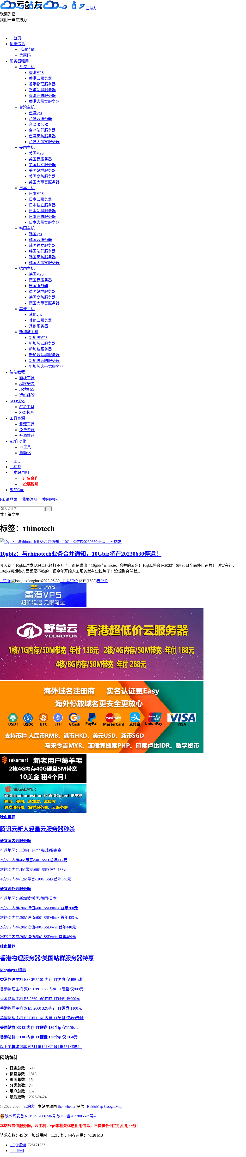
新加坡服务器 (40, 349)
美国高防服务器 (42, 176)
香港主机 (27, 67)
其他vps (35, 315)
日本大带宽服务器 (44, 222)
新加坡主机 (28, 332)
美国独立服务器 (42, 165)
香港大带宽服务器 (44, 101)
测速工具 (27, 424)
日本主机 (27, 188)
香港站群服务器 (42, 90)
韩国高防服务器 (42, 257)
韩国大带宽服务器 (44, 263)
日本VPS (36, 194)
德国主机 (27, 268)
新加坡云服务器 (42, 343)
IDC (15, 461)
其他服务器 (38, 326)
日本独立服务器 (42, 205)
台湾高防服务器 (42, 136)
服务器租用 (19, 61)
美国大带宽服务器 (44, 182)
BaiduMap (95, 1106)
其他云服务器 (40, 320)
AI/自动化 (18, 441)
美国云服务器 (40, 159)
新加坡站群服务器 (44, 355)
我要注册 (29, 499)
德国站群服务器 (42, 291)
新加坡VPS (38, 338)
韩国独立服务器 (42, 245)
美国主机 (27, 147)
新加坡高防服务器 (44, 361)
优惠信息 (17, 44)
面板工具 (27, 378)
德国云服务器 (40, 280)
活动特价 (27, 50)
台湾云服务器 (40, 119)
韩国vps (35, 234)
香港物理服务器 (42, 84)
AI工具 (25, 447)
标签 (15, 467)
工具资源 (17, 418)
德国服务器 (38, 286)
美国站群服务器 (42, 171)
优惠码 (25, 55)
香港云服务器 (40, 78)
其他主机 (27, 309)
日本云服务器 (40, 199)
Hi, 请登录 (8, 499)
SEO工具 (26, 407)
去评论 (102, 581)
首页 (15, 38)
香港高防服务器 (42, 96)
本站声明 (19, 472)
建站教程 (17, 372)
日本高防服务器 (42, 217)
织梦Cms (17, 490)
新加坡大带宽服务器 (46, 366)
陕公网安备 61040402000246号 (30, 1116)
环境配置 (27, 389)
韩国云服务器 (40, 240)
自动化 (25, 453)
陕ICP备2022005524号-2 (77, 1116)
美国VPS (36, 153)
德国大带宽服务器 (44, 303)
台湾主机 (27, 107)
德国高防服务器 (42, 297)
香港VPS (36, 73)
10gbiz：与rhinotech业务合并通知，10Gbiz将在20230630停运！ (80, 554)
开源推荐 (27, 436)
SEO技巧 (26, 412)
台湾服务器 (38, 124)
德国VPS (36, 274)
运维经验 (27, 395)
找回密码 (50, 499)
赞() (5, 581)
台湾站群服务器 (42, 130)
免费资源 (27, 430)
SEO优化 (17, 401)
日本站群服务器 (42, 211)
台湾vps (35, 113)
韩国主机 (27, 228)
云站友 (91, 8)
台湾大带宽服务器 (44, 142)
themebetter (66, 1106)
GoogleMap (113, 1106)
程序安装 (27, 384)
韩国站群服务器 (42, 251)
